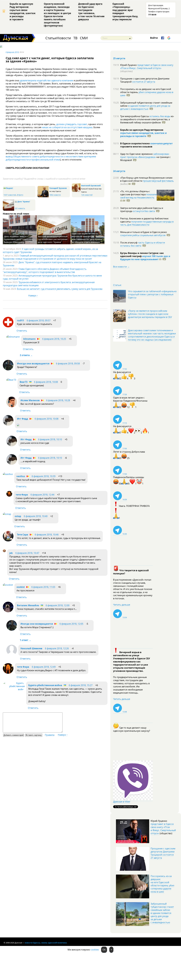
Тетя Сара (22, 534)
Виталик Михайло (28, 605)
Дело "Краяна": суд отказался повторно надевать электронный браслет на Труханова (52, 264)
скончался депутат (161, 143)
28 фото (20, 195)
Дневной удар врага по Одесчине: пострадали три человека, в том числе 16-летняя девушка (91, 11)
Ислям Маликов (30, 400)
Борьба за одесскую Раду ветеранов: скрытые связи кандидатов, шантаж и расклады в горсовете (22, 11)
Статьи (51, 38)
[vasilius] (8, 474)
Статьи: (117, 285)
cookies (95, 949)
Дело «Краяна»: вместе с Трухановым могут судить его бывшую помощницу (18, 239)
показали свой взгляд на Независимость (138, 196)
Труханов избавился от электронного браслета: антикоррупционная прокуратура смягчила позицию (49, 284)
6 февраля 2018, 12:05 (71, 623)
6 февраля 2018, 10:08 (46, 381)
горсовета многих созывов (136, 146)
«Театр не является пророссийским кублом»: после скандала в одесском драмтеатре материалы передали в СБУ (150, 314)
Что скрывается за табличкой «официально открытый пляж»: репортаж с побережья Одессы (152, 294)
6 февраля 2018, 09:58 (68, 363)
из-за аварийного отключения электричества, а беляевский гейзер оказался (147, 119)
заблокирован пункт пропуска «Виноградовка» (144, 155)
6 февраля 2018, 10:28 (58, 400)
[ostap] (7, 514)
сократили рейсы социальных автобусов (142, 235)
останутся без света (144, 211)
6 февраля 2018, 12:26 (57, 648)
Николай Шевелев (31, 648)
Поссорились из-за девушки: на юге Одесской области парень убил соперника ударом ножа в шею (162, 884)
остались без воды (159, 116)
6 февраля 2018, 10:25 (54, 338)
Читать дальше (121, 604)
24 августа (119, 171)
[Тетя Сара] (8, 540)
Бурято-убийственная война (45, 685)
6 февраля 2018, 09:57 (38, 320)
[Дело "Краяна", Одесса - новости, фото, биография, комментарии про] (8, 210)
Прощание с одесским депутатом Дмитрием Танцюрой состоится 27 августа (163, 853)
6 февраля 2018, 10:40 (36, 516)
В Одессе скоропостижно (135, 143)
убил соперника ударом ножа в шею (146, 94)
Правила (49, 734)
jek (11, 553)
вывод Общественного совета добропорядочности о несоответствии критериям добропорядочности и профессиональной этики (51, 158)
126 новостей (86, 195)
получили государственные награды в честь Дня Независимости (147, 223)
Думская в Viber (121, 801)
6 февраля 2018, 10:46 (47, 534)
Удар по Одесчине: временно (136, 153)
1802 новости (55, 195)
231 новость (20, 208)
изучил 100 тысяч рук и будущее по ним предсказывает (145, 258)
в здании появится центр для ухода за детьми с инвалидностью (145, 107)
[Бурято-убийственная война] (14, 689)
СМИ (84, 38)
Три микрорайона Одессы (134, 116)
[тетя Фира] (9, 495)
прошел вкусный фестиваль (158, 180)
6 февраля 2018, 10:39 (43, 476)
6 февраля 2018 (12, 52)
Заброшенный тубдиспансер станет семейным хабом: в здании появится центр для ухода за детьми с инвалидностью (162, 913)
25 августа (119, 58)
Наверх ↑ (33, 295)
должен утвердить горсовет (71, 124)
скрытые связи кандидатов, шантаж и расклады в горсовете (143, 134)
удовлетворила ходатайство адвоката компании (46, 80)
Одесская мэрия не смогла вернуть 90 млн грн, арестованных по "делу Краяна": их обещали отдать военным (88, 237)
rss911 (20, 320)
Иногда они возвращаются (33, 363)
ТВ (75, 38)
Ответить (22, 330)
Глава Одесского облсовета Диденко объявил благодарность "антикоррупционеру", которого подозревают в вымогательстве (45, 270)
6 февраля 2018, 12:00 (57, 605)
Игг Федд (22, 418)
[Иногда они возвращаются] (8, 369)
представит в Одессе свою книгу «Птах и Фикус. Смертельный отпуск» (146, 66)
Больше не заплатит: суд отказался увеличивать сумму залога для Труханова (59, 288)
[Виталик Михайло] (8, 611)
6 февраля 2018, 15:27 (80, 685)
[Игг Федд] (8, 424)
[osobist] (8, 584)
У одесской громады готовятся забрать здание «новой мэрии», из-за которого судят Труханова (50, 250)
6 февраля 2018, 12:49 (44, 666)
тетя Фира (22, 494)
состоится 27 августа (143, 81)
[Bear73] (11, 379)
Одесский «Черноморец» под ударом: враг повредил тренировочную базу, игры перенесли (125, 11)
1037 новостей (10, 195)
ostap (18, 516)
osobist (21, 587)
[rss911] (8, 326)
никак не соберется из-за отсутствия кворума (67, 127)
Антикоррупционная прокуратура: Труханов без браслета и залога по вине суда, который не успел (52, 277)
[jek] (4, 551)
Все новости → (121, 266)
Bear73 (23, 381)
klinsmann (29, 338)
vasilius (20, 476)
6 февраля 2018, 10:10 (50, 439)
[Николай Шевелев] (11, 654)
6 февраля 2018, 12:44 (42, 494)
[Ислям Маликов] (11, 406)
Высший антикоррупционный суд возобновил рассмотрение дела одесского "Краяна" (52, 239)
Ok (104, 949)
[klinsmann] (13, 336)
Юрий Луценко (128, 65)
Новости (64, 38)
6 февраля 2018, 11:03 (43, 587)
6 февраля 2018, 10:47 (27, 553)
